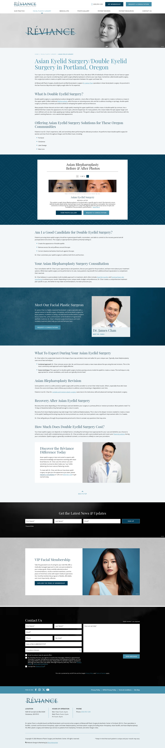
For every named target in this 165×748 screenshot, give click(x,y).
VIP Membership (114, 4)
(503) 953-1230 (85, 712)
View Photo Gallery (69, 213)
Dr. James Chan (88, 83)
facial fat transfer (102, 277)
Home (37, 54)
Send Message (131, 656)
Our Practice (19, 11)
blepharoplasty (62, 101)
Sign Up (131, 521)
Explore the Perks (51, 583)
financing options (119, 434)
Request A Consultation (139, 4)
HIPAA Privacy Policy (109, 690)
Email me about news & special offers (40, 655)
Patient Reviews (104, 11)
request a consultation (47, 475)
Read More (96, 207)
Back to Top (82, 494)
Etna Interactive (53, 742)
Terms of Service (101, 673)
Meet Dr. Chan (98, 334)
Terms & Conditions (125, 690)
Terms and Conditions (40, 664)
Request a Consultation (96, 213)
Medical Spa (64, 11)
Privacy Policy (89, 673)
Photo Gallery (83, 11)
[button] (87, 176)
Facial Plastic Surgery (42, 11)
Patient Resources (126, 11)
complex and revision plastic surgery (64, 392)
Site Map (137, 690)
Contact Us (147, 11)
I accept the (30, 666)
